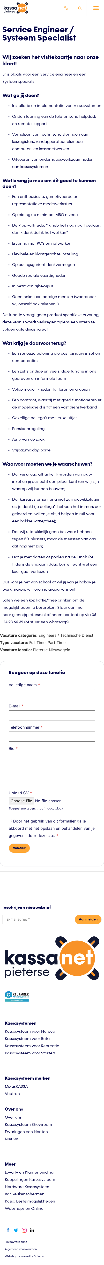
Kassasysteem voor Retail (28, 1039)
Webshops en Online (24, 1209)
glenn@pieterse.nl (29, 615)
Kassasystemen (21, 1023)
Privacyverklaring (16, 1242)
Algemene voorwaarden (21, 1249)
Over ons (13, 1118)
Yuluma (39, 1256)
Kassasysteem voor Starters (30, 1053)
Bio (13, 748)
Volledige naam (24, 685)
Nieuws (12, 1139)
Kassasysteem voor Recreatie (32, 1046)
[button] (96, 8)
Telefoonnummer (26, 727)
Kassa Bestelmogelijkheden (30, 1201)
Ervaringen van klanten (26, 1132)
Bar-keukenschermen (25, 1194)
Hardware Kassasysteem (28, 1187)
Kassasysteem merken (28, 1078)
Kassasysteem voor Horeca (30, 1032)
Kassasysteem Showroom (28, 1125)
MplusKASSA (16, 1087)
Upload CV (20, 793)
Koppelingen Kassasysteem (30, 1180)
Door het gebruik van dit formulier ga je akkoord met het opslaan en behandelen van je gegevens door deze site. (52, 828)
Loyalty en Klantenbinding (29, 1173)
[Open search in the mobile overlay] (80, 8)
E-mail (16, 706)
